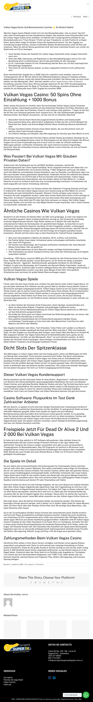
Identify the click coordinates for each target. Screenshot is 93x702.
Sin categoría (29, 564)
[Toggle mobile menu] (88, 3)
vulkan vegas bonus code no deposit (66, 81)
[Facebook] (49, 677)
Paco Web (78, 699)
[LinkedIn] (54, 677)
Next (85, 16)
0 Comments (39, 564)
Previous (77, 16)
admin (8, 564)
